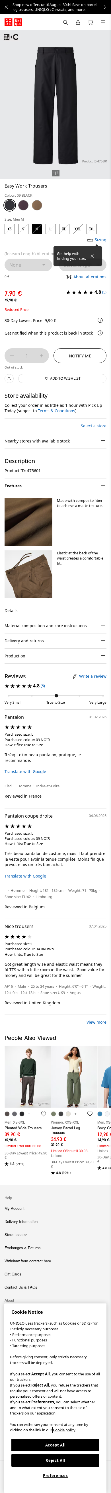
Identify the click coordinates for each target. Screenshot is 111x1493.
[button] (28, 522)
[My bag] (90, 22)
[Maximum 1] (41, 355)
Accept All (55, 1445)
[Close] (92, 256)
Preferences (55, 1475)
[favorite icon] (43, 1114)
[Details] (100, 333)
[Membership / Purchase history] (78, 22)
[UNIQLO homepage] (13, 22)
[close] (6, 7)
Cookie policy (64, 1429)
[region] (55, 1398)
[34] (37, 205)
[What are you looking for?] (65, 22)
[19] (23, 205)
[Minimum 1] (12, 355)
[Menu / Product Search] (103, 22)
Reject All (55, 1460)
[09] (10, 205)
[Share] (9, 378)
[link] (62, 7)
